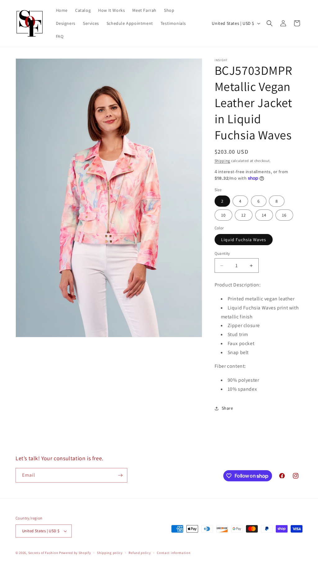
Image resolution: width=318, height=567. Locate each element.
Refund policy (140, 553)
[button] (269, 23)
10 (223, 215)
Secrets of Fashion (43, 553)
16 (284, 215)
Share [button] (227, 408)
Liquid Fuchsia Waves (243, 239)
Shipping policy (110, 553)
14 (264, 215)
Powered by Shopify (75, 553)
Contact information (173, 553)
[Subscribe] (120, 475)
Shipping (222, 160)
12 (243, 215)
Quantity (222, 253)
